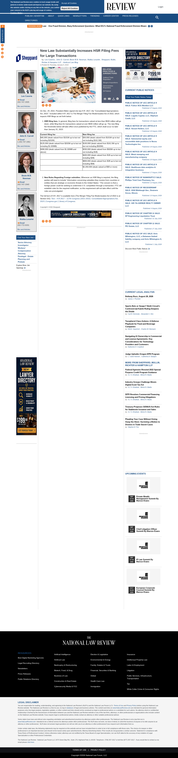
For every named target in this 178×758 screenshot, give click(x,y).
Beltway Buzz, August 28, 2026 (139, 296)
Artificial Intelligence (62, 654)
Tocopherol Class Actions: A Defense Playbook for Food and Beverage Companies (142, 324)
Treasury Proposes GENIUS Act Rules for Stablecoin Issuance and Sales (142, 408)
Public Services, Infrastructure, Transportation (139, 677)
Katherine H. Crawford (136, 347)
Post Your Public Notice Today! (139, 97)
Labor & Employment (135, 665)
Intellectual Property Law (137, 660)
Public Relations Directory (28, 679)
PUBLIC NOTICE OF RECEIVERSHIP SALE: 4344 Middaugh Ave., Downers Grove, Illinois (141, 190)
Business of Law (61, 676)
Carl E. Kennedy (134, 314)
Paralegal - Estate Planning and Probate (25, 259)
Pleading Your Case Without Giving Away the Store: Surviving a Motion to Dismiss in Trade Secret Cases (142, 422)
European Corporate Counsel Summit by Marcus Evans (145, 590)
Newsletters (80, 16)
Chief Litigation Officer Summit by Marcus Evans (148, 530)
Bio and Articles (23, 106)
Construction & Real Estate (65, 681)
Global (93, 676)
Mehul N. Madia (146, 375)
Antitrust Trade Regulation (108, 78)
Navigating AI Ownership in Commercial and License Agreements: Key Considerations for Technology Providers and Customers (143, 340)
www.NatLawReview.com (122, 708)
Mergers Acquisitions (110, 83)
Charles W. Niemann (148, 329)
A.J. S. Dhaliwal (133, 375)
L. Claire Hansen (134, 356)
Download (114, 98)
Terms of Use (118, 705)
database (70, 708)
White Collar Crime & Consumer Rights (143, 689)
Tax (128, 684)
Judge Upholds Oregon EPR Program (142, 354)
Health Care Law (97, 681)
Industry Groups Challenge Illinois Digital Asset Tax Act (140, 383)
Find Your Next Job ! (25, 237)
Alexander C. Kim (147, 314)
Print (106, 98)
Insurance (131, 654)
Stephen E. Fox (133, 427)
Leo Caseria (26, 96)
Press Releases (24, 674)
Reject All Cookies (70, 8)
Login (160, 7)
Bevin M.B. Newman (27, 177)
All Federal (107, 91)
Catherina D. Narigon (148, 356)
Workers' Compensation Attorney (24, 251)
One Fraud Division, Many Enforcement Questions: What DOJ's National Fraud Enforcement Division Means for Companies (100, 26)
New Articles (3, 35)
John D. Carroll (26, 136)
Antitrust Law (59, 660)
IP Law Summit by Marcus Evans (144, 561)
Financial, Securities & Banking (103, 670)
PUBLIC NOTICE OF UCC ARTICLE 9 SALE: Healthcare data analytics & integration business (141, 167)
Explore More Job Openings (23, 266)
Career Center (111, 16)
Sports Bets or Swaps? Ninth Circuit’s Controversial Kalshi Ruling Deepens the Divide (142, 309)
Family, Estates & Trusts (100, 665)
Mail (110, 98)
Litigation (130, 670)
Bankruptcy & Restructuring (65, 665)
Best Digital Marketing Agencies (31, 658)
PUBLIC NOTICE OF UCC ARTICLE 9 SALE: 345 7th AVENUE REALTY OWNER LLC (143, 203)
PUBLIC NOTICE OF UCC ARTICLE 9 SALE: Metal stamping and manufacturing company (141, 154)
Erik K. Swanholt (134, 329)
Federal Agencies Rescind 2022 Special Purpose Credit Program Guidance (143, 371)
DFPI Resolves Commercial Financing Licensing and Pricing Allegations (142, 395)
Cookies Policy (16, 13)
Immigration (95, 686)
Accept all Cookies (69, 3)
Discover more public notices (136, 249)
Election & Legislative (99, 654)
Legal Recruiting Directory (28, 663)
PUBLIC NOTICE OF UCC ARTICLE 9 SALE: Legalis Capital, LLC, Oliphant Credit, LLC (141, 115)
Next (152, 26)
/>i (118, 98)
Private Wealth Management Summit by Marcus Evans (147, 499)
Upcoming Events (135, 474)
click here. (31, 742)
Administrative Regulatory (108, 87)
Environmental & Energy (101, 660)
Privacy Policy (132, 705)
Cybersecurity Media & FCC (65, 686)
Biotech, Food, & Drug (63, 670)
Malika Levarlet (26, 219)
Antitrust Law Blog (70, 62)
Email (22, 100)
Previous (149, 26)
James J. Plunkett (134, 299)
